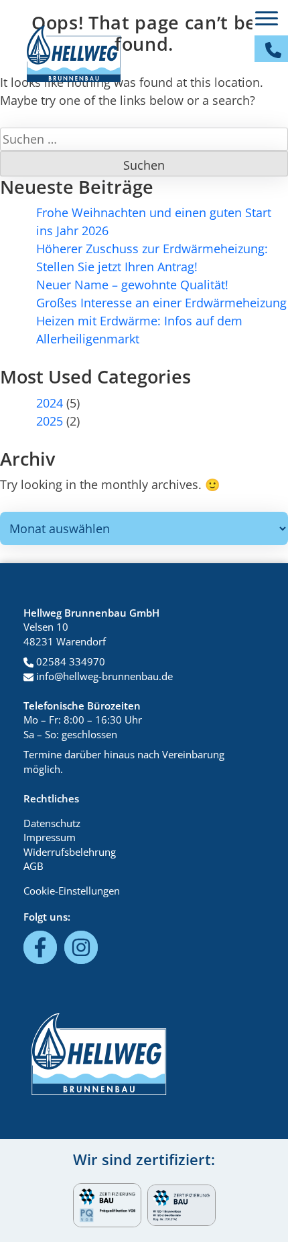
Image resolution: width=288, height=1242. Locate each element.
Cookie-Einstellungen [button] (71, 890)
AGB (33, 866)
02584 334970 (69, 661)
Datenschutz (51, 823)
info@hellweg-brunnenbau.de (103, 676)
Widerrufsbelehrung (69, 852)
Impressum (49, 837)
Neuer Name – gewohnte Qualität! (132, 285)
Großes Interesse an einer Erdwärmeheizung (161, 303)
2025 (49, 421)
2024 (49, 403)
